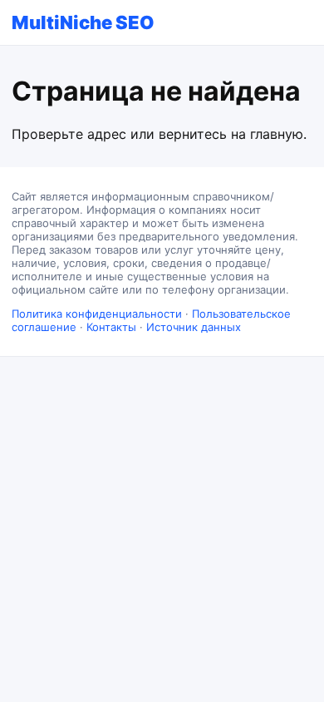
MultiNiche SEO (83, 22)
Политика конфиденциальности (97, 313)
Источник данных (193, 327)
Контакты (111, 327)
